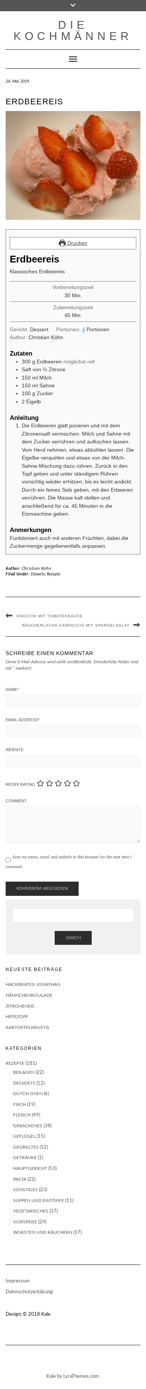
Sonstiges (25, 1189)
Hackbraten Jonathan (33, 984)
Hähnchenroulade (29, 995)
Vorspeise (25, 1222)
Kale (46, 1314)
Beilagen (23, 1072)
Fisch (19, 1104)
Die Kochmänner (73, 30)
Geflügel (24, 1136)
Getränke (25, 1157)
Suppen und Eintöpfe (38, 1200)
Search (73, 938)
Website (15, 749)
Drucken (76, 243)
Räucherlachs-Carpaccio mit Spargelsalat (76, 625)
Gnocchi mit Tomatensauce (49, 616)
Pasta (19, 1179)
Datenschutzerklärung (29, 1292)
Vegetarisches (30, 1211)
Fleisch (22, 1115)
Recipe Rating (20, 785)
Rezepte (53, 574)
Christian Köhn (36, 568)
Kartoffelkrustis (27, 1027)
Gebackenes (27, 1126)
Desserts (38, 574)
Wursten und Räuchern (42, 1232)
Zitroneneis (20, 1006)
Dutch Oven (28, 1093)
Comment (16, 801)
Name (12, 689)
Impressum (18, 1281)
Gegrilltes (26, 1147)
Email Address (22, 719)
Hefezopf (17, 1016)
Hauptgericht (30, 1168)
